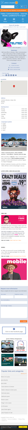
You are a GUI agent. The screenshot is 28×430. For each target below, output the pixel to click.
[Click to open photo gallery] (14, 38)
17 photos (14, 47)
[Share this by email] (16, 75)
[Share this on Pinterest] (13, 75)
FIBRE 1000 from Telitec (15, 240)
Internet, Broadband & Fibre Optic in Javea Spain (14, 27)
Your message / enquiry (6, 305)
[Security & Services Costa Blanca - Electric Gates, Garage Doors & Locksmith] (21, 346)
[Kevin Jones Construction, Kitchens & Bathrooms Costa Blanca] (7, 346)
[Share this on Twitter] (9, 75)
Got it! (23, 426)
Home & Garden (14, 25)
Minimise (23, 373)
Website (5, 21)
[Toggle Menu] (2, 2)
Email (14, 21)
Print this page (5, 73)
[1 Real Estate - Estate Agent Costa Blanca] (7, 360)
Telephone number (18, 294)
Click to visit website (15, 67)
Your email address (5, 300)
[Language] (25, 6)
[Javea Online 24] (13, 2)
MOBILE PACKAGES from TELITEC (18, 256)
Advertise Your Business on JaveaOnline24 (14, 10)
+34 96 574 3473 (15, 65)
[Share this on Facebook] (6, 75)
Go (16, 6)
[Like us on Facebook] (21, 6)
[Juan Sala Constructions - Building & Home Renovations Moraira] (21, 360)
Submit (24, 321)
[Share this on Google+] (11, 75)
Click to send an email (15, 69)
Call (23, 21)
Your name (3, 294)
